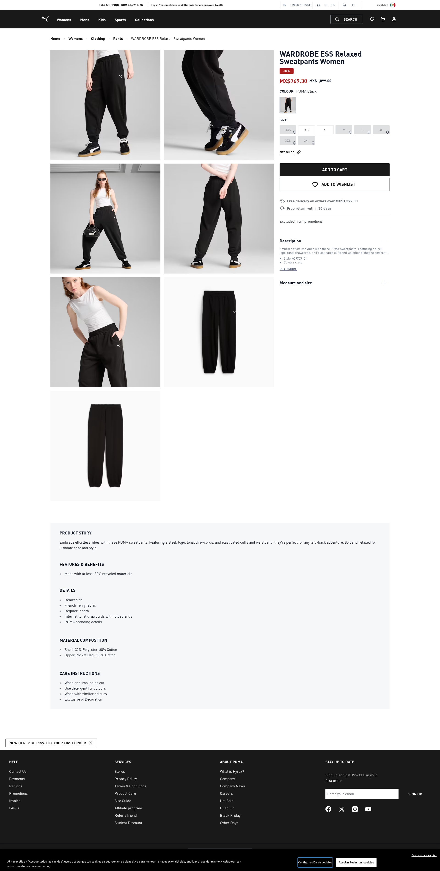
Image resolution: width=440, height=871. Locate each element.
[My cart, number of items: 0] (383, 19)
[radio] (288, 105)
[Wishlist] (372, 19)
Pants (118, 38)
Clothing (98, 38)
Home (55, 38)
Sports (120, 19)
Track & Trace (300, 5)
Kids (102, 19)
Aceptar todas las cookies (356, 862)
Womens (64, 19)
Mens (84, 19)
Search (350, 19)
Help (353, 5)
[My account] (394, 19)
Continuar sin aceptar (424, 855)
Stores (329, 5)
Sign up (415, 794)
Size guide (287, 152)
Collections (144, 19)
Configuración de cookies (315, 862)
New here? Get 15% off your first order (47, 743)
